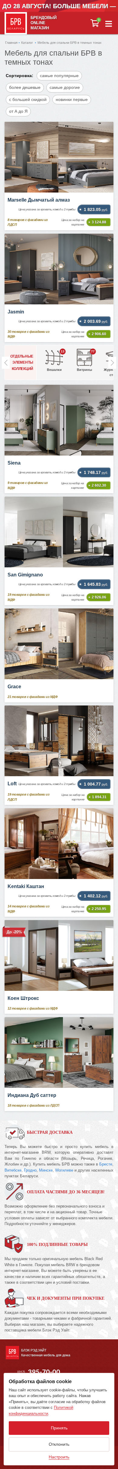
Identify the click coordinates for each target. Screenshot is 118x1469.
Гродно (30, 1170)
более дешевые (25, 87)
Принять (59, 1427)
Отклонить (59, 1444)
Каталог (27, 42)
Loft (12, 783)
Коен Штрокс (23, 998)
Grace (14, 686)
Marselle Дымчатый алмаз (39, 200)
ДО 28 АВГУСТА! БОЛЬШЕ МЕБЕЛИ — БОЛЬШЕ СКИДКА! (59, 10)
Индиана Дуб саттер (32, 1095)
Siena (14, 462)
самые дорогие (65, 87)
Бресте (105, 1164)
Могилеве (64, 1170)
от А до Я (18, 111)
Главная (11, 42)
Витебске (13, 1170)
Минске (46, 1170)
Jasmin (16, 311)
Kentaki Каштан (26, 886)
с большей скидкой (28, 99)
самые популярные (59, 75)
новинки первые (72, 99)
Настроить (59, 1456)
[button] (108, 23)
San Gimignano (25, 574)
